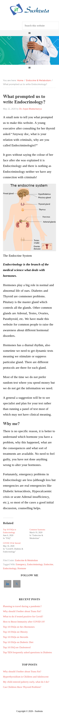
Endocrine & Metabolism (26, 560)
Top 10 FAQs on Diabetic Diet (18, 642)
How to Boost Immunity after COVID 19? (24, 621)
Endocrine (48, 564)
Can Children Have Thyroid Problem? (22, 687)
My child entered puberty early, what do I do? (26, 682)
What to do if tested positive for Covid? (23, 616)
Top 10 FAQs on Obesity (15, 632)
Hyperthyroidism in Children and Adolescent (26, 676)
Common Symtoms (37, 530)
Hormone (21, 568)
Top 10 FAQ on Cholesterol (17, 647)
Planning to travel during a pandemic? (22, 606)
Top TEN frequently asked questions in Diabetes (27, 652)
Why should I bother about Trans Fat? (22, 611)
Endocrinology (9, 568)
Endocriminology (35, 564)
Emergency (21, 564)
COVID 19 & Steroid (11, 543)
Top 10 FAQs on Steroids (15, 637)
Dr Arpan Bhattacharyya (29, 9)
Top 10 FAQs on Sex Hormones (19, 626)
